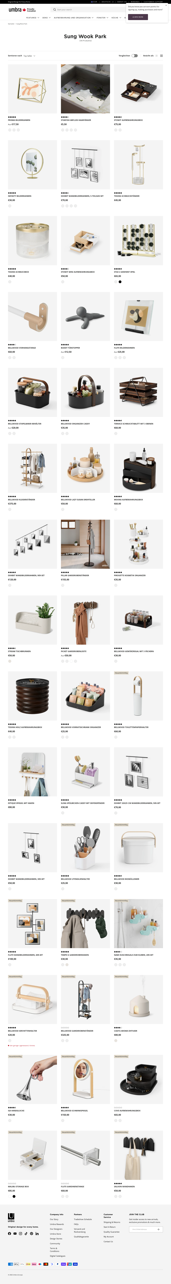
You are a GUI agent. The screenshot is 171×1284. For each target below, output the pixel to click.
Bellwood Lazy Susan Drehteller (78, 499)
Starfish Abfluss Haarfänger (76, 120)
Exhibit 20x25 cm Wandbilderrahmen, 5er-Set (137, 803)
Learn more (138, 17)
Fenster (101, 18)
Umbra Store (55, 1234)
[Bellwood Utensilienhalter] (85, 847)
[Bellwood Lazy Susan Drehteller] (85, 468)
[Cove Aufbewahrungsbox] (138, 1079)
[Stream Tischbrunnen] (32, 620)
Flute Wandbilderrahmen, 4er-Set (25, 955)
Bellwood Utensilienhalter (75, 879)
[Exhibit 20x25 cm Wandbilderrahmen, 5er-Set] (138, 771)
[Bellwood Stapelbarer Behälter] (32, 392)
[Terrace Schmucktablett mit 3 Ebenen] (138, 392)
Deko (45, 18)
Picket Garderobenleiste (73, 651)
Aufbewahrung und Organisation (72, 18)
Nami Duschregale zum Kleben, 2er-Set (133, 955)
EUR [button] (95, 2)
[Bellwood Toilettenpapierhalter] (138, 695)
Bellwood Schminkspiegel (74, 1110)
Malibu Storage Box (18, 1186)
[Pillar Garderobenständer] (85, 544)
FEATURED (31, 18)
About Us (122, 2)
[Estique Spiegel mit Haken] (32, 771)
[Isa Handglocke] (32, 1079)
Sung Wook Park (21, 23)
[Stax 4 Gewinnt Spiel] (138, 240)
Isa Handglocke (16, 1110)
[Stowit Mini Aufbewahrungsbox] (85, 240)
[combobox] (91, 9)
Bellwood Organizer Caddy (75, 423)
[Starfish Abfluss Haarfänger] (85, 88)
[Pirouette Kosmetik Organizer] (138, 544)
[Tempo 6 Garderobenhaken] (85, 923)
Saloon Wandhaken (124, 1186)
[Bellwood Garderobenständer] (85, 999)
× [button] (166, 5)
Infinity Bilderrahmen (19, 196)
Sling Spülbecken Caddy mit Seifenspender (83, 803)
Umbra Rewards (57, 1224)
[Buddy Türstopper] (85, 316)
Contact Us (108, 1241)
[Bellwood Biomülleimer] (138, 847)
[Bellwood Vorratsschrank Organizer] (85, 695)
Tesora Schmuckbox (18, 272)
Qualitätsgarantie (81, 1236)
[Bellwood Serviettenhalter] (32, 999)
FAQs (76, 1224)
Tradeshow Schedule (83, 1219)
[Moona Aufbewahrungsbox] (138, 468)
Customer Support (153, 2)
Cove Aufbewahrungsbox (127, 1110)
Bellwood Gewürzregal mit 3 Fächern (134, 651)
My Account (109, 1236)
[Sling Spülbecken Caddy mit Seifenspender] (85, 771)
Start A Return (110, 1227)
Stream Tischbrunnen (19, 651)
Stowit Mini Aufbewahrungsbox (78, 272)
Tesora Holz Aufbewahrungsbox (25, 727)
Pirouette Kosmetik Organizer (130, 575)
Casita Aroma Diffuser (125, 1031)
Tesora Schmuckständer (126, 196)
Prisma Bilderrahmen (19, 120)
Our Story (54, 1219)
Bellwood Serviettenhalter (22, 1031)
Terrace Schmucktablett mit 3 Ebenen (133, 423)
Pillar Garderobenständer (75, 575)
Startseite (11, 23)
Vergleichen (124, 55)
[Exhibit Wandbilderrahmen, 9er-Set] (32, 544)
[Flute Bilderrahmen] (138, 316)
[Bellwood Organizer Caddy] (85, 392)
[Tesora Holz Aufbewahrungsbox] (32, 695)
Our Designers (56, 1229)
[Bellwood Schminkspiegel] (85, 1079)
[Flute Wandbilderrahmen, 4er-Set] (32, 923)
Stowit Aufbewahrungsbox (128, 120)
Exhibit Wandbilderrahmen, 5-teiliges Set (82, 196)
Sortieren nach (15, 55)
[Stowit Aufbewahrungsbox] (138, 88)
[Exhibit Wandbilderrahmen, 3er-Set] (32, 847)
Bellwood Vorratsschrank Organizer (81, 727)
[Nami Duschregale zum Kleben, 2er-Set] (138, 923)
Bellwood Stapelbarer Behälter (24, 423)
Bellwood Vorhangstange (22, 348)
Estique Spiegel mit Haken (21, 803)
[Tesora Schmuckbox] (32, 240)
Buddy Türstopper (70, 348)
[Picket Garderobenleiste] (85, 620)
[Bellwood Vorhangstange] (32, 316)
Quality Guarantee (111, 1232)
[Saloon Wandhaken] (138, 1155)
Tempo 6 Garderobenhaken (75, 955)
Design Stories (56, 1238)
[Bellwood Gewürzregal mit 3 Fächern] (138, 620)
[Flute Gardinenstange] (85, 1155)
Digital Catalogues (57, 1256)
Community (55, 1243)
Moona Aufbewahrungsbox (128, 499)
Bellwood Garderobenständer (77, 1031)
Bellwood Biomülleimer (126, 879)
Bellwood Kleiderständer (21, 499)
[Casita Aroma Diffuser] (138, 999)
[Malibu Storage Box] (32, 1155)
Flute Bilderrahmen (124, 348)
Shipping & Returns (112, 1222)
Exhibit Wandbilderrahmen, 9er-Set (26, 575)
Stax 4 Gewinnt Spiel (124, 272)
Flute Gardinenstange (72, 1186)
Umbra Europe (18, 1275)
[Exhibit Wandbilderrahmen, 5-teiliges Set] (85, 164)
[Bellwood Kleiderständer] (32, 468)
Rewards (135, 2)
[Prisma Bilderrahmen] (32, 88)
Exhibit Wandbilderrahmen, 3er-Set (26, 879)
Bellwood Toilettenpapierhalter (131, 727)
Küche (115, 18)
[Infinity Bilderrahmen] (32, 164)
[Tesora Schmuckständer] (138, 164)
